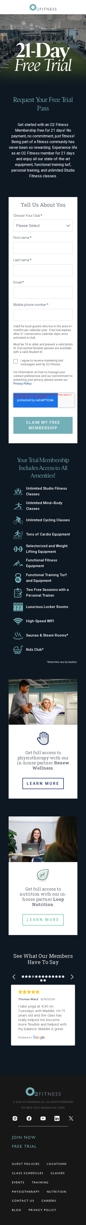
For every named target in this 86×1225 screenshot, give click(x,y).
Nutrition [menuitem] (56, 1191)
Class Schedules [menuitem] (27, 1173)
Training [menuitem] (40, 1182)
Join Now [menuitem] (24, 1137)
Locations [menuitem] (57, 1164)
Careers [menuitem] (49, 1200)
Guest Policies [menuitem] (26, 1164)
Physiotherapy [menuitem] (26, 1191)
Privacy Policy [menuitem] (42, 1210)
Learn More (43, 783)
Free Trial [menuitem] (24, 1146)
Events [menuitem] (18, 1182)
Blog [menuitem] (17, 1210)
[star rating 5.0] (43, 992)
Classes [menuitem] (58, 1173)
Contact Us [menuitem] (23, 1200)
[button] (14, 977)
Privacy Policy (22, 383)
